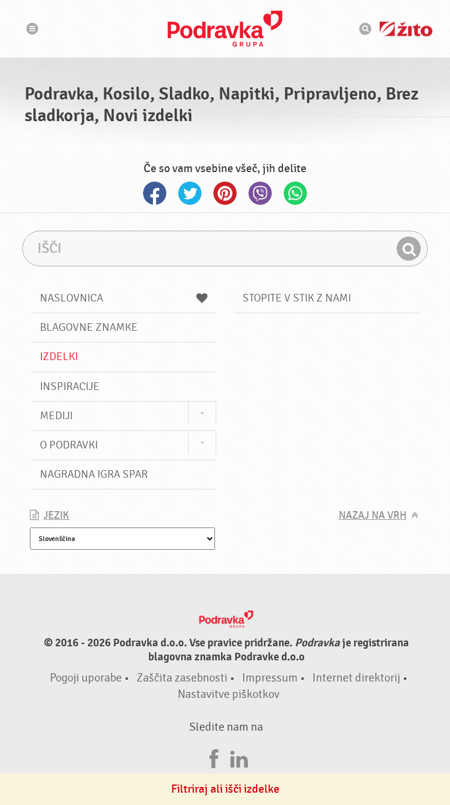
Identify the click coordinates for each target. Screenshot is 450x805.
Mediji (56, 415)
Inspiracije (70, 386)
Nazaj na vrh (373, 515)
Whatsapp (295, 193)
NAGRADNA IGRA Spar (94, 474)
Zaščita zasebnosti (182, 677)
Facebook (154, 193)
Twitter (190, 193)
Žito (406, 29)
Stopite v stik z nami (297, 298)
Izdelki (59, 356)
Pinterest (225, 193)
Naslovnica (71, 298)
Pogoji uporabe (86, 677)
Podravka (225, 29)
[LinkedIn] (239, 757)
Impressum (270, 677)
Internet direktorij (356, 677)
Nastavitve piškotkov (228, 694)
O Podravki (69, 445)
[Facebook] (214, 757)
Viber (260, 193)
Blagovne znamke (89, 327)
